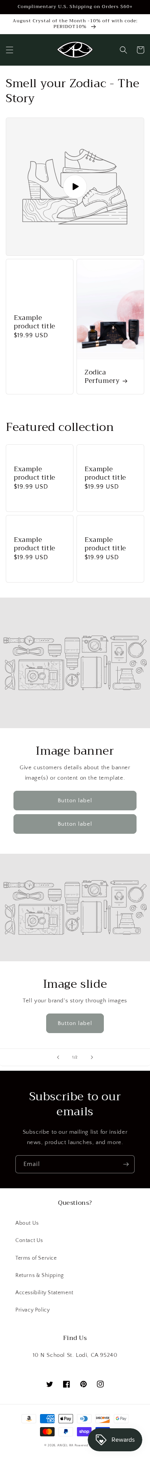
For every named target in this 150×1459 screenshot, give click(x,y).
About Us (27, 1223)
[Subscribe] (125, 1164)
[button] (9, 49)
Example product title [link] (34, 322)
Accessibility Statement (44, 1293)
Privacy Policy (32, 1310)
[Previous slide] (58, 1057)
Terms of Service (36, 1258)
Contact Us (29, 1240)
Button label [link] (75, 800)
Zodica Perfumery (102, 376)
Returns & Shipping (39, 1275)
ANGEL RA (65, 1445)
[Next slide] (91, 1057)
